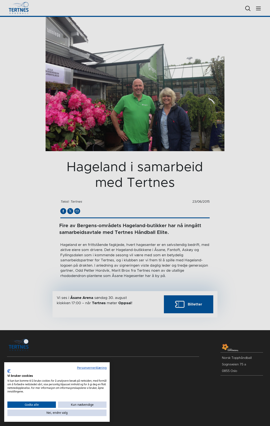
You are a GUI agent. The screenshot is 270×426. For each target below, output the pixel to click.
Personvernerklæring (92, 368)
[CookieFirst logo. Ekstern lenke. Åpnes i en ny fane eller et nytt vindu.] (9, 371)
